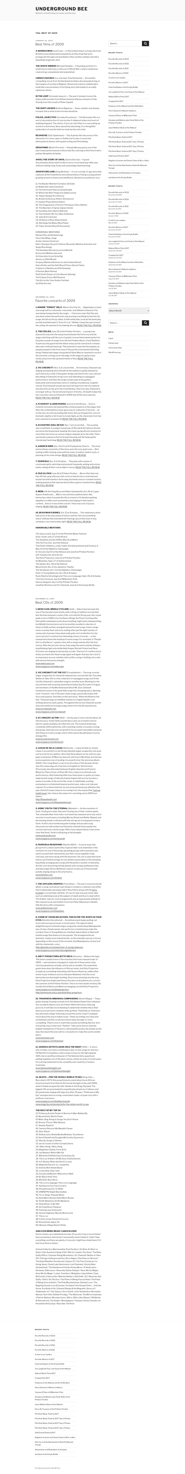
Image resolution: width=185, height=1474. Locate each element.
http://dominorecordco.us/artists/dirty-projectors (59, 992)
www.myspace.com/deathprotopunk (53, 1101)
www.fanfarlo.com (44, 875)
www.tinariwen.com (45, 1038)
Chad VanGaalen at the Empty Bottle (123, 87)
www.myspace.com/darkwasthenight (53, 1071)
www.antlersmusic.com (47, 908)
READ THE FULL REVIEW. (89, 325)
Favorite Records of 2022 (118, 64)
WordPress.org (114, 352)
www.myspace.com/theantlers (50, 911)
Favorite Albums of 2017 (118, 82)
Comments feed (115, 348)
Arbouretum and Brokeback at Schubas (124, 173)
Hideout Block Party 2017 (118, 96)
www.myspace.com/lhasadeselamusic (53, 802)
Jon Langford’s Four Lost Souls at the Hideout (126, 92)
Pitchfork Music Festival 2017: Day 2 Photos (126, 146)
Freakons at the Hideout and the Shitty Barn (125, 106)
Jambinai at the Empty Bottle (120, 177)
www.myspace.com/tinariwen (49, 1041)
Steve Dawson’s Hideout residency (122, 111)
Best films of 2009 (49, 44)
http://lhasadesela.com (46, 799)
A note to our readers (116, 78)
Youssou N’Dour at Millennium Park (122, 115)
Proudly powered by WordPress (47, 1468)
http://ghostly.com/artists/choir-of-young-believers (59, 947)
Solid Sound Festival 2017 (118, 156)
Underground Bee (62, 9)
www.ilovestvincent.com (47, 739)
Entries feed (113, 343)
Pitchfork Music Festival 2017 (120, 137)
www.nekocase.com (45, 663)
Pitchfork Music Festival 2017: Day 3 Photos (126, 142)
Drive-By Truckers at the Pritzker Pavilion (125, 132)
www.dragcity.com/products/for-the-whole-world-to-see (62, 1104)
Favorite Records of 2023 (118, 59)
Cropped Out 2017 (115, 101)
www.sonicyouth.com (46, 835)
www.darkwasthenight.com (48, 1068)
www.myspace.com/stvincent (49, 742)
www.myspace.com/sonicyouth (50, 838)
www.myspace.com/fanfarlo (49, 878)
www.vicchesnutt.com (46, 709)
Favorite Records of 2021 (118, 68)
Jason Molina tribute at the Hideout (122, 128)
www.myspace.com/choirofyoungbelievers (56, 950)
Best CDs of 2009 (49, 602)
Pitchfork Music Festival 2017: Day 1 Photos (126, 151)
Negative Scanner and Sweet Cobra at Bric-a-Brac (128, 160)
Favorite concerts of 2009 (55, 301)
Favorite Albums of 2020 (118, 73)
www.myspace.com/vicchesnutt (51, 712)
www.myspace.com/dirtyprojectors (52, 989)
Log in (110, 338)
